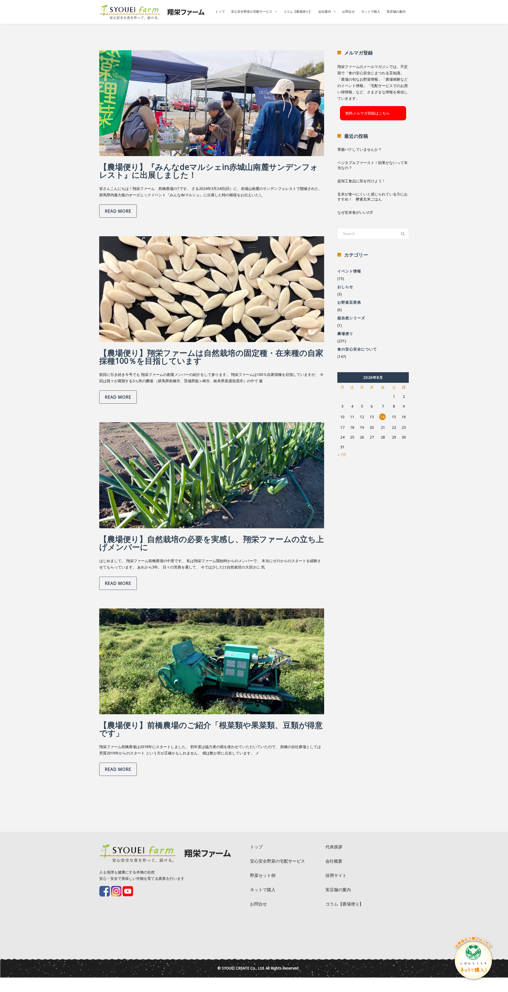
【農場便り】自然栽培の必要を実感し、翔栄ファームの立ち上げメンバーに (211, 543)
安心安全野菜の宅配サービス (251, 11)
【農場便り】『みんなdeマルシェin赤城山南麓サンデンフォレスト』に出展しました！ (208, 170)
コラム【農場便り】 (297, 11)
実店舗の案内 (396, 11)
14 (382, 416)
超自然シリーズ (351, 317)
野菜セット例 (262, 875)
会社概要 (333, 861)
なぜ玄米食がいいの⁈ (355, 212)
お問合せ (348, 11)
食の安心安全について (357, 349)
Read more (118, 211)
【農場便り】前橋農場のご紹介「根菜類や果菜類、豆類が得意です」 (211, 729)
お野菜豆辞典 (349, 302)
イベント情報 (349, 271)
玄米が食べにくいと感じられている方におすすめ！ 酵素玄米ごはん (372, 197)
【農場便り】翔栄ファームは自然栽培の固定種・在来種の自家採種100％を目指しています (211, 356)
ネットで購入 (370, 11)
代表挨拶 (333, 847)
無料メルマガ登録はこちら (367, 113)
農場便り (345, 333)
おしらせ (345, 286)
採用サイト (336, 875)
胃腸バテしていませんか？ (359, 149)
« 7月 (341, 454)
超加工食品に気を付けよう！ (361, 180)
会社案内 (324, 11)
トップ (220, 11)
